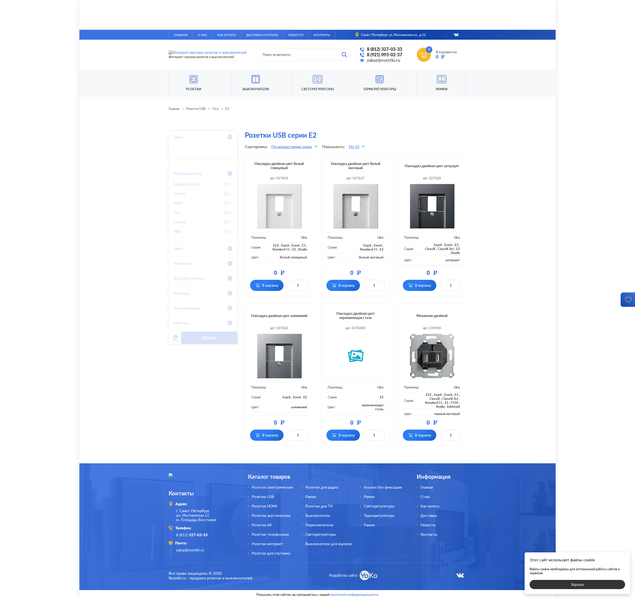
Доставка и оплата (262, 35)
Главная (181, 35)
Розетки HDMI (264, 506)
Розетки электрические (272, 487)
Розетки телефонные (270, 534)
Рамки (441, 89)
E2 (294, 249)
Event (295, 245)
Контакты (322, 35)
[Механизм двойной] (432, 356)
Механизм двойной (431, 316)
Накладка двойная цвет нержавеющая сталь (355, 315)
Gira (215, 109)
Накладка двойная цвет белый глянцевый (279, 165)
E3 (304, 245)
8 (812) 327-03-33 (384, 49)
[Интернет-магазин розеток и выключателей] (201, 480)
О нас (202, 35)
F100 (454, 403)
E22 (276, 245)
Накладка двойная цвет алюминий (279, 316)
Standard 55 (281, 249)
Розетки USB (195, 109)
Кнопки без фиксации (383, 487)
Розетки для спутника (271, 553)
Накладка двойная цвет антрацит (432, 166)
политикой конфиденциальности (354, 595)
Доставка (428, 515)
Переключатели (319, 525)
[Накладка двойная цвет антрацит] (432, 206)
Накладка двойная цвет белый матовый (355, 165)
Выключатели (317, 515)
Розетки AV (262, 525)
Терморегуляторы (379, 89)
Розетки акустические (271, 515)
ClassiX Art (446, 249)
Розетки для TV (319, 506)
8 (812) (192, 535)
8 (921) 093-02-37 (384, 54)
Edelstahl (453, 407)
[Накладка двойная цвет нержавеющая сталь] (355, 356)
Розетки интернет (267, 543)
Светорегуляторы (317, 89)
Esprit (285, 245)
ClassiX (430, 249)
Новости (295, 35)
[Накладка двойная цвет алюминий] (279, 356)
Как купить (226, 35)
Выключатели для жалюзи (328, 543)
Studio (302, 249)
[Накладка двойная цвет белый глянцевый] (279, 206)
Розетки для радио (321, 487)
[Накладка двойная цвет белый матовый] (355, 206)
